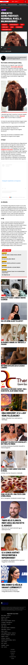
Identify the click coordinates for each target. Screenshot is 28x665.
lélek (12, 27)
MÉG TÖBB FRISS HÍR (6, 275)
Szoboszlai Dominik (12, 4)
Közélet (13, 649)
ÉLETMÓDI (7, 7)
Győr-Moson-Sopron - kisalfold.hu (8, 627)
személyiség (5, 27)
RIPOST (2, 7)
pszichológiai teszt (6, 29)
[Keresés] (22, 2)
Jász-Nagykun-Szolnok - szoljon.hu (8, 633)
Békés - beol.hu (4, 618)
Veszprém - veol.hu (5, 645)
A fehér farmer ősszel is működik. (12, 473)
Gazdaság (12, 651)
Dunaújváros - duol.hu (5, 624)
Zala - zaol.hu (4, 647)
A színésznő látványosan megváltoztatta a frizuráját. (11, 590)
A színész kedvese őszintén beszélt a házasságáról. (13, 446)
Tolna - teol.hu (4, 641)
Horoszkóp (3, 4)
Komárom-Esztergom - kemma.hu (8, 634)
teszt (22, 24)
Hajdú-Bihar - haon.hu (5, 629)
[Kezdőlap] (4, 1)
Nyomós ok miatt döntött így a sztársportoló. (12, 528)
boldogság (4, 24)
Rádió (12, 658)
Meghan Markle (22, 4)
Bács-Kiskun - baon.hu (6, 615)
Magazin (13, 653)
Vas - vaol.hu (4, 643)
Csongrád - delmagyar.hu (6, 622)
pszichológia (19, 27)
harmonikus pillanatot (17, 67)
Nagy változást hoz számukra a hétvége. (12, 418)
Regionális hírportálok (12, 613)
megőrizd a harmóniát (7, 149)
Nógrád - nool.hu (4, 636)
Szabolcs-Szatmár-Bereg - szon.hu (8, 640)
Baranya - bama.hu (5, 617)
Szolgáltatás (13, 656)
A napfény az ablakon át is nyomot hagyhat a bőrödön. (13, 561)
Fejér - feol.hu (4, 626)
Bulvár (13, 655)
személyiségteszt (14, 24)
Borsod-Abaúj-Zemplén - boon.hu (8, 620)
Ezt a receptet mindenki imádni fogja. (13, 498)
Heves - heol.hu (4, 631)
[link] (3, 295)
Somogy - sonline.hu (5, 638)
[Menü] (25, 1)
